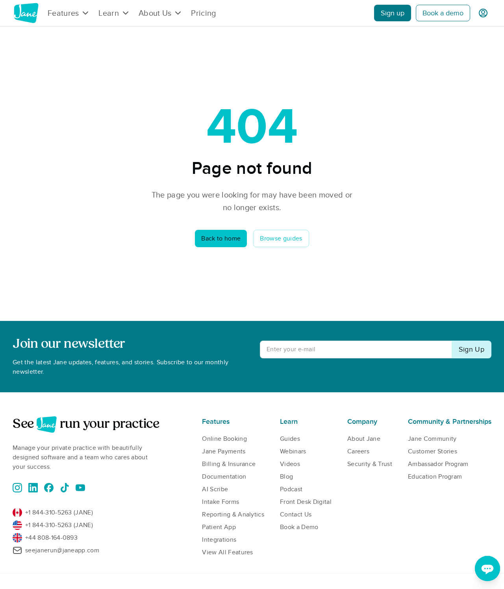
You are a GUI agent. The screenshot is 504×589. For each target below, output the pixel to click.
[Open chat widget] (487, 568)
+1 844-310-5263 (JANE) (59, 512)
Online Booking (224, 438)
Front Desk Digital (306, 501)
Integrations (219, 539)
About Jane (363, 438)
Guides (290, 438)
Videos (290, 464)
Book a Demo (299, 527)
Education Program (435, 476)
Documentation (224, 476)
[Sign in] (483, 13)
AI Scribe (215, 489)
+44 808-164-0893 (51, 537)
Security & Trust (369, 464)
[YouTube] (80, 487)
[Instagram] (17, 487)
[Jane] (26, 13)
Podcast (291, 489)
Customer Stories (432, 451)
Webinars (293, 451)
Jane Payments (223, 451)
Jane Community (432, 438)
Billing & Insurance (229, 464)
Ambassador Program (438, 464)
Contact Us (295, 514)
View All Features (227, 552)
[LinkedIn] (33, 487)
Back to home (221, 238)
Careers (358, 451)
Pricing (203, 13)
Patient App (219, 527)
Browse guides (281, 238)
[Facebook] (49, 487)
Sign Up (471, 349)
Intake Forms (220, 501)
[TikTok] (64, 487)
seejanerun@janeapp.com (62, 550)
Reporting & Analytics (233, 514)
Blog (286, 476)
